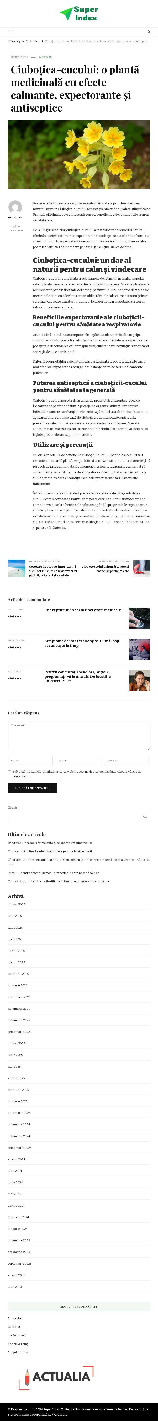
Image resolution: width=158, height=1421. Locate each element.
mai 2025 (14, 1066)
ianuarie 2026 (18, 985)
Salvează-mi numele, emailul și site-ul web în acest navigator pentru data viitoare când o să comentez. (77, 774)
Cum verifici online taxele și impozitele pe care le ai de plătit (50, 851)
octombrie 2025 (19, 1020)
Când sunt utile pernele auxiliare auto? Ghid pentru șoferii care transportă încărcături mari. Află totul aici (79, 862)
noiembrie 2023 (19, 1240)
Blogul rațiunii (18, 1352)
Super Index (51, 1409)
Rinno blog (15, 1318)
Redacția (15, 217)
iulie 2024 (15, 1171)
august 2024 (16, 1159)
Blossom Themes (19, 1414)
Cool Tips (14, 1327)
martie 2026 (16, 962)
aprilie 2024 (16, 1205)
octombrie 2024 (19, 1136)
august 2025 (16, 1043)
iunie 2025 (15, 1055)
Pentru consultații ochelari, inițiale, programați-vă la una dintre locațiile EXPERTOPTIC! (78, 676)
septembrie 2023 (20, 1263)
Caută (12, 808)
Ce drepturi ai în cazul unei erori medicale (83, 610)
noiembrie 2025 (19, 1008)
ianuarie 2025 (18, 1101)
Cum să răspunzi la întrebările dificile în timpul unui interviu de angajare (58, 881)
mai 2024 (14, 1194)
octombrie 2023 (19, 1252)
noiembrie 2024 (19, 1124)
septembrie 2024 (20, 1147)
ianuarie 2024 (18, 1229)
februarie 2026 (18, 974)
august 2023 (16, 1275)
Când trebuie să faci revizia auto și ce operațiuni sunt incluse (50, 843)
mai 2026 (14, 939)
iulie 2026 (15, 916)
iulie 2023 (15, 1287)
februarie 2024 (18, 1217)
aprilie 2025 (16, 1078)
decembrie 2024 (19, 1113)
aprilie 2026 (16, 950)
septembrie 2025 (20, 1032)
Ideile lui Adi (17, 1335)
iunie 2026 (15, 927)
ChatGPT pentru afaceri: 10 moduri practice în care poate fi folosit (53, 873)
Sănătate (45, 57)
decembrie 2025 (19, 997)
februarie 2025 (18, 1090)
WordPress (59, 1414)
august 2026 (16, 904)
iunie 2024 (15, 1182)
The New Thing (18, 1344)
